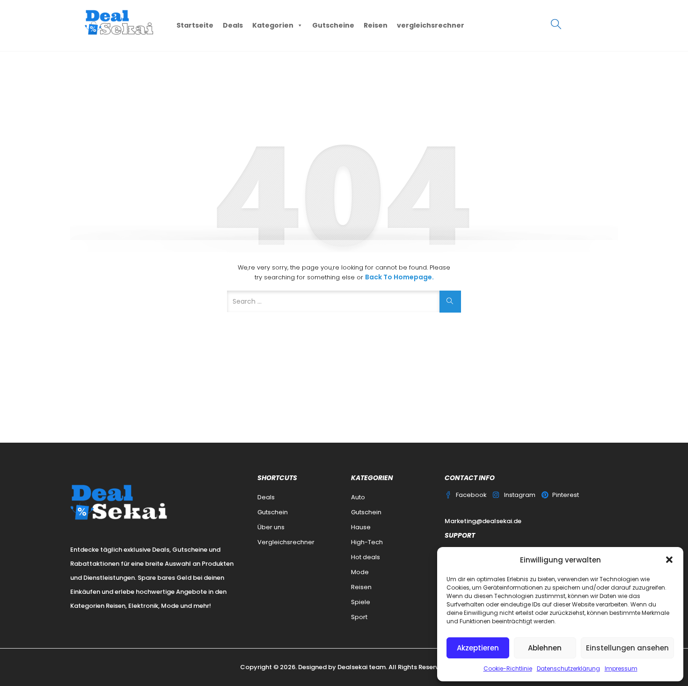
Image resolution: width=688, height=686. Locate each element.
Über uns (271, 527)
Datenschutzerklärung (568, 668)
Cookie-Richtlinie (507, 668)
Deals (233, 25)
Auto (358, 497)
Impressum (621, 668)
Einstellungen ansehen (627, 648)
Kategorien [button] (272, 25)
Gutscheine (333, 25)
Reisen (376, 25)
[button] (669, 559)
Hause (361, 527)
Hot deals (365, 557)
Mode (360, 572)
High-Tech (367, 542)
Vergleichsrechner (286, 542)
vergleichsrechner (430, 25)
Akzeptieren (478, 648)
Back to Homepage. (399, 277)
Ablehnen (545, 648)
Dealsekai (352, 667)
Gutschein (272, 512)
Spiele (360, 602)
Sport (359, 617)
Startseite (194, 25)
